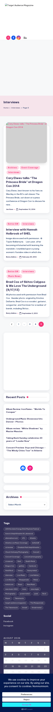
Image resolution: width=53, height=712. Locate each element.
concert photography (32, 557)
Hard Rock (9, 571)
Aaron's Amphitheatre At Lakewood (19, 534)
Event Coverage (29, 168)
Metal (35, 580)
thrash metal (37, 608)
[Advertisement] (26, 67)
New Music (31, 584)
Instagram (8, 625)
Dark (19, 561)
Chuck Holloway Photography (16, 552)
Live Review (10, 580)
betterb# (35, 543)
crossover (9, 561)
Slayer (7, 598)
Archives (12, 168)
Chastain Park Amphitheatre (28, 547)
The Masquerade (36, 603)
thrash (24, 608)
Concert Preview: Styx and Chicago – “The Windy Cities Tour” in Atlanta (26, 449)
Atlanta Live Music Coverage (16, 543)
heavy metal (32, 571)
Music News (14, 276)
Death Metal (30, 561)
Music (20, 584)
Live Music (21, 575)
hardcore (32, 566)
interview (9, 575)
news (24, 589)
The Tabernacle (11, 608)
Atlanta (33, 538)
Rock (44, 594)
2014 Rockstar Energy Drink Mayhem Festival (22, 529)
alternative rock (11, 538)
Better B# (13, 224)
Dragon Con (9, 566)
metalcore (9, 584)
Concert (36, 552)
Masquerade (24, 580)
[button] (11, 324)
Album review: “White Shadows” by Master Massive (24, 430)
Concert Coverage (12, 557)
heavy (20, 571)
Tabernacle (19, 598)
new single (35, 589)
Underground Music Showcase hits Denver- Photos (24, 420)
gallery (21, 566)
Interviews (13, 172)
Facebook (8, 621)
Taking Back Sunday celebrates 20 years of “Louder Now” (24, 439)
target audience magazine (15, 603)
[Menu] (25, 38)
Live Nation (34, 575)
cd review (9, 547)
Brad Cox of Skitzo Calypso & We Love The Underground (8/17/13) (26, 285)
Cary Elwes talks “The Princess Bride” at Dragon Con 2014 (24, 182)
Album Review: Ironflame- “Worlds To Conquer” (25, 410)
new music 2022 (11, 589)
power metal (25, 594)
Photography (10, 594)
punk (36, 594)
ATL (23, 538)
